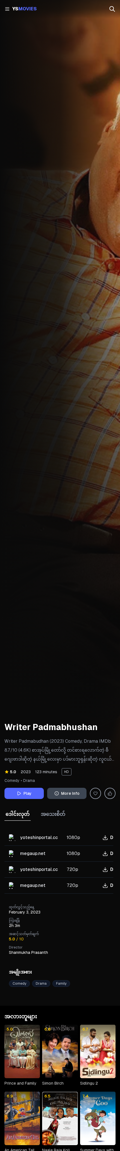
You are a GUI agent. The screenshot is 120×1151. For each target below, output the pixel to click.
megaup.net (32, 853)
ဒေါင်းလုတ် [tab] (18, 814)
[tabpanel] (58, 862)
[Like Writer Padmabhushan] (110, 793)
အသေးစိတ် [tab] (53, 814)
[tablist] (60, 851)
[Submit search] (112, 9)
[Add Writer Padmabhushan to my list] (95, 793)
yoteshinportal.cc (39, 837)
